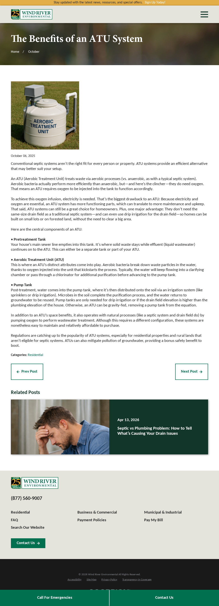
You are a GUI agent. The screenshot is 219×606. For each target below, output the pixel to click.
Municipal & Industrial (163, 513)
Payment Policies (91, 520)
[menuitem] (74, 580)
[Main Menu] (204, 14)
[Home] (31, 14)
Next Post (189, 372)
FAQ (14, 520)
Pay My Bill (153, 520)
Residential (35, 355)
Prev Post (29, 372)
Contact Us (164, 598)
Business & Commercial (97, 513)
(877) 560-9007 (26, 498)
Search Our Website (27, 528)
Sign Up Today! (155, 2)
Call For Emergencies (54, 598)
